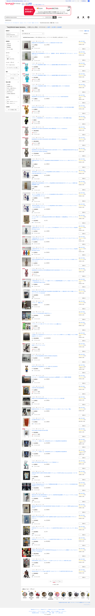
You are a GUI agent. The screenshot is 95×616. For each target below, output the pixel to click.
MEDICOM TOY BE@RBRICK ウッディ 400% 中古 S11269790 (44, 366)
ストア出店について (43, 612)
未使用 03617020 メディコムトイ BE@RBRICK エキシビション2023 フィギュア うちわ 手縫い (51, 409)
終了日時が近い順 (26, 33)
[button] (12, 41)
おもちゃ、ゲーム (23, 22)
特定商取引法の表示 (35, 612)
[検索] (89, 1)
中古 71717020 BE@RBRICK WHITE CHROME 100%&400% (44, 355)
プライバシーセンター (41, 611)
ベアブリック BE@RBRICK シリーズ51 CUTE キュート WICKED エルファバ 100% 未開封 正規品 (52, 117)
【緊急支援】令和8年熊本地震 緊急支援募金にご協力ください (18, 1)
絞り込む (12, 78)
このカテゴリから (48, 17)
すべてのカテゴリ (16, 22)
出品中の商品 (82, 41)
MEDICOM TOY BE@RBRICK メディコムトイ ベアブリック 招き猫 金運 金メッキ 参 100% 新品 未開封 (53, 107)
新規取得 (30, 3)
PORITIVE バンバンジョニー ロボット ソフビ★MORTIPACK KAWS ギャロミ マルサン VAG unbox (52, 539)
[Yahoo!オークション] (13, 3)
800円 (49, 27)
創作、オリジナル (35, 22)
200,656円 (59, 27)
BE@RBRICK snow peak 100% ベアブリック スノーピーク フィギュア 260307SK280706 (50, 96)
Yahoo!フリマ (43, 609)
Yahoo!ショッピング (52, 609)
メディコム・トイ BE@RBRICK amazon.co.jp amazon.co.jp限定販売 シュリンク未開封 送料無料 (51, 377)
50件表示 (86, 33)
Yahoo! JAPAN (61, 609)
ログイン (23, 4)
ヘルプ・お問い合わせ (59, 612)
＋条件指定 (60, 17)
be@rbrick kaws (8, 20)
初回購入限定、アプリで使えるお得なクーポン (35, 4)
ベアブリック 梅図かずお (37, 302)
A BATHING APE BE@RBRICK (38, 387)
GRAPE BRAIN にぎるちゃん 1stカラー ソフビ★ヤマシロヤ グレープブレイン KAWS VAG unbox (51, 560)
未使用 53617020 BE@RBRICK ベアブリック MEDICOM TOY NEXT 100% (47, 42)
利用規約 (48, 611)
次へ (60, 581)
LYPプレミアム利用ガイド (55, 611)
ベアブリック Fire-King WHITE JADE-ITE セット (42, 313)
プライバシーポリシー (32, 611)
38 (33, 555)
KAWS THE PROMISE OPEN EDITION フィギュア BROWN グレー (45, 462)
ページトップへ (86, 604)
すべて (7, 55)
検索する (55, 17)
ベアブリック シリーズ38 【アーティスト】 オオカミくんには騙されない (47, 323)
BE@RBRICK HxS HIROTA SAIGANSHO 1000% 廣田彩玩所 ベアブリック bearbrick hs (49, 128)
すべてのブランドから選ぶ (12, 67)
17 (33, 535)
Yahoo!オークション (35, 609)
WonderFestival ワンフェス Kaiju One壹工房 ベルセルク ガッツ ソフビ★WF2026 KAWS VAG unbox (52, 571)
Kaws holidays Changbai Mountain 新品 (40, 430)
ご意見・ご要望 (51, 612)
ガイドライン (64, 611)
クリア (43, 17)
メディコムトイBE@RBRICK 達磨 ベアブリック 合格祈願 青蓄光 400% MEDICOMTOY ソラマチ (51, 64)
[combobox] (25, 17)
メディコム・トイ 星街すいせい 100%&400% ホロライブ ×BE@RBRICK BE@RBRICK (49, 440)
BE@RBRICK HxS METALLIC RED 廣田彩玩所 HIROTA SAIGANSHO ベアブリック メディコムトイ (52, 270)
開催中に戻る (86, 30)
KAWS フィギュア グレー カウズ (38, 345)
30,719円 (54, 27)
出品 (84, 48)
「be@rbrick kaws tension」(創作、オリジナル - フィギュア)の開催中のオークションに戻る (74, 602)
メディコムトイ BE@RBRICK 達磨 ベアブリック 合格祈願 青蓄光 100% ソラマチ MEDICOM (51, 85)
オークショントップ (8, 22)
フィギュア (29, 22)
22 (33, 222)
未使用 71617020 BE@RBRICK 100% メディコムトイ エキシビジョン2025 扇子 (48, 398)
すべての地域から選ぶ (12, 109)
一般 (43, 41)
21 (33, 423)
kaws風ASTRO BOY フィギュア (38, 419)
